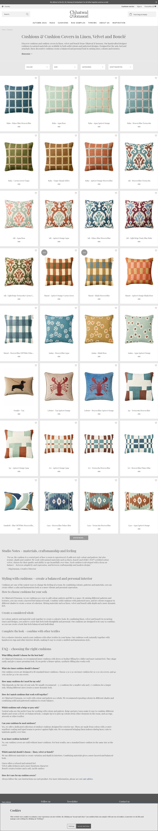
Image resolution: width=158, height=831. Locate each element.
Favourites (149, 6)
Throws (92, 23)
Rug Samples (78, 23)
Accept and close (84, 826)
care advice (88, 779)
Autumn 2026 (40, 23)
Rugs (52, 23)
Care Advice (6, 802)
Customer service (127, 6)
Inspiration (118, 23)
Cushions (63, 23)
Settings (71, 826)
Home (4, 30)
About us (104, 23)
